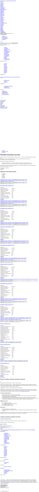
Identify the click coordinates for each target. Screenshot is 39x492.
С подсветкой (6, 51)
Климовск (2, 11)
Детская (5, 449)
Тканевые (5, 434)
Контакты (3, 39)
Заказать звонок (3, 32)
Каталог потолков (5, 151)
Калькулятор (2, 106)
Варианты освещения (7, 466)
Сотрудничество (5, 38)
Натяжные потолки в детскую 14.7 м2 (6, 304)
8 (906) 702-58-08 (5, 483)
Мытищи (1, 20)
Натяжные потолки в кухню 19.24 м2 (6, 264)
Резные (5, 57)
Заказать (1, 169)
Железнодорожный (3, 9)
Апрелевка (2, 3)
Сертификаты (6, 471)
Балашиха (2, 4)
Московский (2, 19)
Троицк (1, 27)
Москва (1, 18)
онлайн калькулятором (25, 391)
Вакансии (5, 473)
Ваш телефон (2, 427)
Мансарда (5, 70)
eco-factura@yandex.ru (5, 94)
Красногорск (2, 15)
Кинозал (5, 455)
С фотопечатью (6, 52)
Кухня (5, 65)
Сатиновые (6, 48)
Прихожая (5, 67)
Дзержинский (2, 7)
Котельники (2, 14)
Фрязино (1, 28)
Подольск (2, 23)
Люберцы (2, 17)
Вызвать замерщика (4, 34)
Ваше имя (2, 426)
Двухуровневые (6, 55)
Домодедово (2, 8)
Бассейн (5, 68)
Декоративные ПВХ (7, 50)
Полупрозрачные (7, 49)
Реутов (1, 26)
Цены (1, 104)
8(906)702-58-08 (3, 33)
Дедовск (1, 6)
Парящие (5, 56)
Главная (3, 150)
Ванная (5, 64)
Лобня (1, 16)
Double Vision (6, 58)
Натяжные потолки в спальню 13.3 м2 (7, 185)
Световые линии (7, 59)
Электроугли (2, 31)
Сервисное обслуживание (8, 86)
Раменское (2, 25)
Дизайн (1, 102)
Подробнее (2, 198)
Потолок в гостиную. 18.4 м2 (5, 344)
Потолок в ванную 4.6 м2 (4, 363)
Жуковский (2, 10)
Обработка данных (7, 87)
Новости (5, 81)
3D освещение (2, 101)
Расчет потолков (5, 36)
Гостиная (5, 63)
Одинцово (2, 22)
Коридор (5, 71)
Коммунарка (2, 12)
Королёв (1, 13)
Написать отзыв (3, 486)
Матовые (5, 47)
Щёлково (1, 30)
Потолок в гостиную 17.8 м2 (5, 323)
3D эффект (6, 53)
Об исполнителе (7, 80)
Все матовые (2, 377)
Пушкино (2, 24)
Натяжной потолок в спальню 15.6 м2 (6, 208)
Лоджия (5, 69)
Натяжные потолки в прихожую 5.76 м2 (7, 226)
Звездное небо (6, 54)
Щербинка (2, 29)
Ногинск (1, 21)
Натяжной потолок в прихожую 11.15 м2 (7, 245)
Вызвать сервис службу (4, 485)
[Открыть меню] (1, 42)
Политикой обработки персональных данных (15, 429)
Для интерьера (4, 37)
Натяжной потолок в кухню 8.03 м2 (6, 283)
